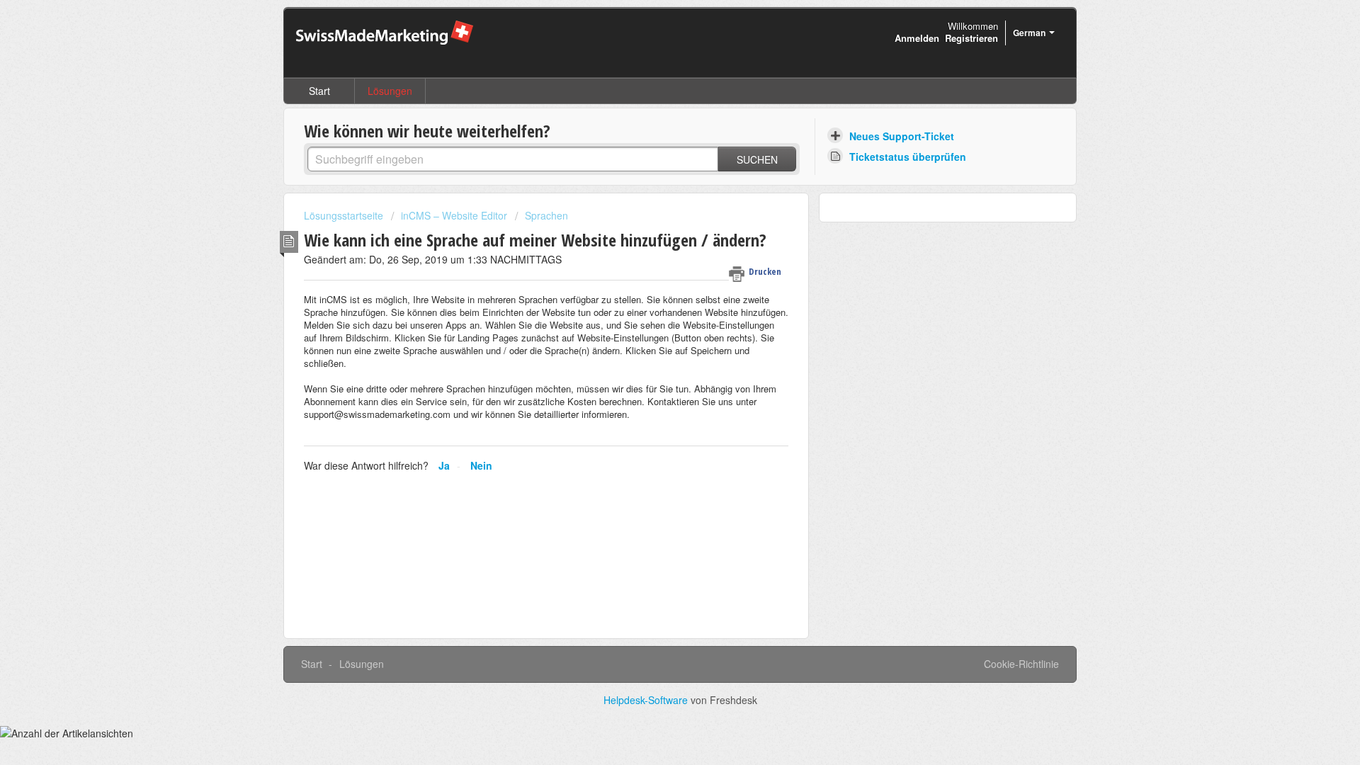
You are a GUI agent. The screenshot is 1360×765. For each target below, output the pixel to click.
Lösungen (390, 91)
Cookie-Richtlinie (1021, 664)
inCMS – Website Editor (454, 215)
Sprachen (546, 215)
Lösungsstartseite (345, 215)
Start (319, 91)
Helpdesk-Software (647, 700)
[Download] (653, 196)
